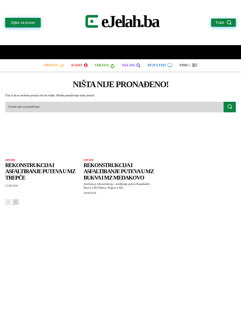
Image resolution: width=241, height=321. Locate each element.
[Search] (230, 107)
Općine (10, 160)
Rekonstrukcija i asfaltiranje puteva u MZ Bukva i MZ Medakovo (119, 171)
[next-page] (16, 202)
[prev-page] (8, 202)
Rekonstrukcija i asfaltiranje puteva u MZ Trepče (40, 171)
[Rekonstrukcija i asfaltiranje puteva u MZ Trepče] (42, 139)
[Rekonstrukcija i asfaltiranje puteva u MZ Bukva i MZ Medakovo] (120, 139)
